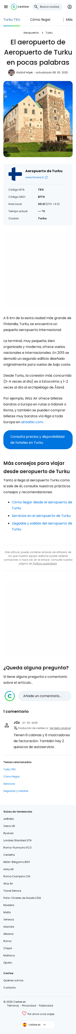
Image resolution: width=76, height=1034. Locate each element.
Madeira (8, 905)
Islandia (8, 926)
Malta (7, 912)
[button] (6, 6)
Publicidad (46, 1005)
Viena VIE (9, 826)
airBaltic (8, 819)
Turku (49, 32)
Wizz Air (8, 883)
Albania (8, 934)
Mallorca (9, 955)
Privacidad (29, 1005)
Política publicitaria (45, 563)
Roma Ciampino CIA (16, 876)
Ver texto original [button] (60, 728)
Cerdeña (9, 855)
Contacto (9, 987)
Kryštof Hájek (24, 72)
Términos (13, 1005)
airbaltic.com (32, 422)
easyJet (8, 869)
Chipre (7, 948)
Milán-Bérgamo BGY (16, 862)
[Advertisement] (38, 270)
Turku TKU (11, 19)
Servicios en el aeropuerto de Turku (41, 515)
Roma (7, 941)
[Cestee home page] (20, 7)
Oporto (7, 962)
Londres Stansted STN (17, 840)
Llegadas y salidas (15, 791)
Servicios (9, 783)
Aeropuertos (31, 32)
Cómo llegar (40, 19)
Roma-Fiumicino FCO (17, 847)
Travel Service (12, 891)
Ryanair (8, 833)
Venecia (8, 919)
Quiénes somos (13, 980)
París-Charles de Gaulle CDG (22, 898)
